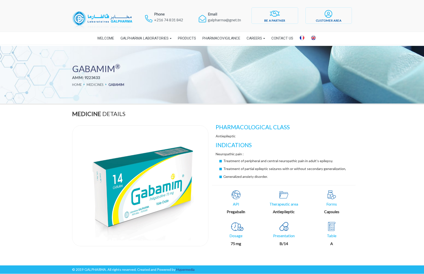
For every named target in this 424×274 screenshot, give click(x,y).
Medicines (95, 85)
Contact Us (282, 38)
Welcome (105, 38)
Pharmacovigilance (221, 38)
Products (187, 38)
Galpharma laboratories (144, 38)
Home (77, 85)
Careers (254, 38)
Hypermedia (185, 269)
